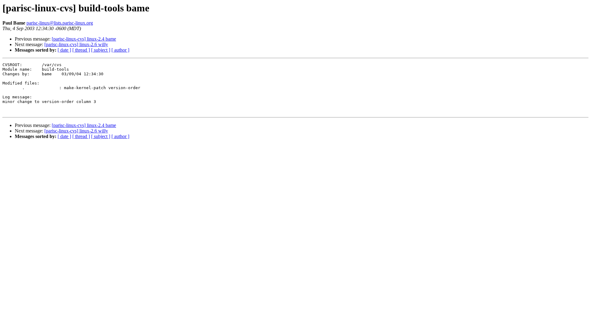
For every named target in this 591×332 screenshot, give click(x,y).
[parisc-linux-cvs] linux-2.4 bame (84, 39)
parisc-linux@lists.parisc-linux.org (59, 23)
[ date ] (64, 50)
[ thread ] (81, 50)
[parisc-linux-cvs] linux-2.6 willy (76, 44)
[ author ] (120, 50)
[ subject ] (100, 50)
